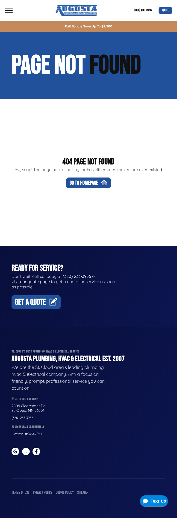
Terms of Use (21, 492)
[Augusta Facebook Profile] (36, 451)
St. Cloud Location (26, 399)
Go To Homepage (84, 183)
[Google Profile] (15, 451)
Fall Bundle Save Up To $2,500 (88, 26)
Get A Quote (30, 302)
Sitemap (82, 492)
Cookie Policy (65, 492)
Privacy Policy (42, 492)
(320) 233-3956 (143, 10)
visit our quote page (31, 281)
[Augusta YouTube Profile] (26, 451)
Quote (165, 10)
